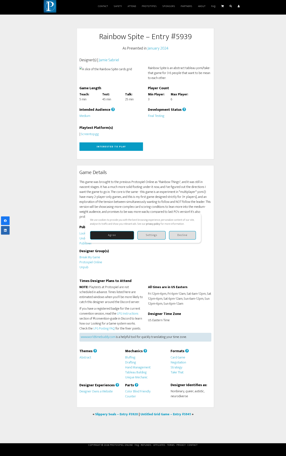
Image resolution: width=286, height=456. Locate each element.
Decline (182, 235)
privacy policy (153, 224)
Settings (151, 235)
